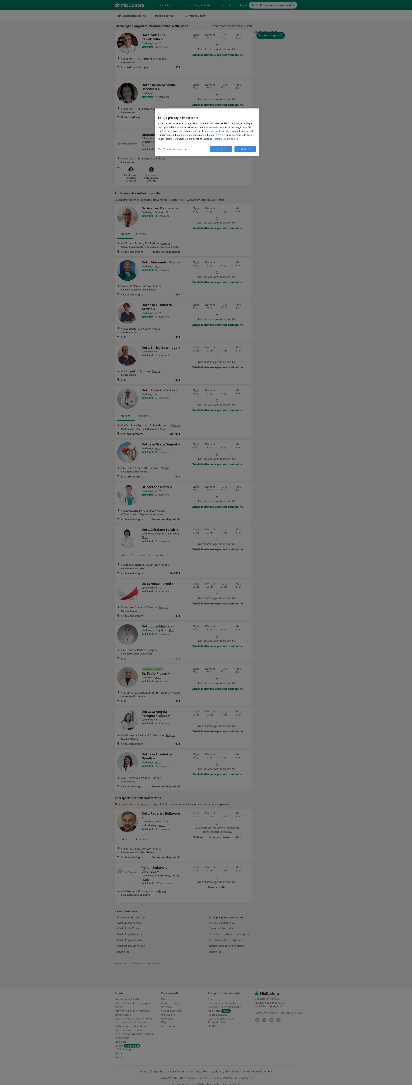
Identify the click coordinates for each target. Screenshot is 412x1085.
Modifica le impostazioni (172, 149)
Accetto (245, 149)
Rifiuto (221, 149)
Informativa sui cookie (225, 138)
